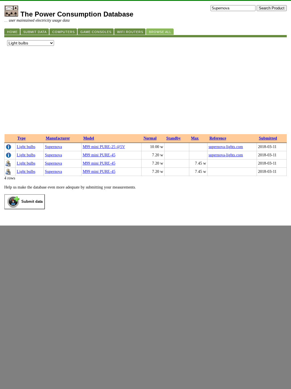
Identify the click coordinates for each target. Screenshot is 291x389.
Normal (150, 138)
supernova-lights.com (226, 147)
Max (195, 138)
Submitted (268, 138)
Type (21, 138)
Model (88, 138)
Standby (173, 138)
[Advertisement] (145, 91)
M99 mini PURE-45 (99, 155)
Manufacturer (58, 138)
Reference (217, 138)
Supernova (53, 147)
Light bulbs (26, 147)
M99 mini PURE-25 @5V (104, 147)
